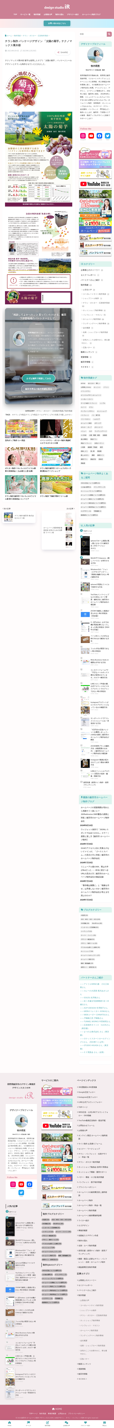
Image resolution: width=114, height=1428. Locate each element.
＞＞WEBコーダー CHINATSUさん (94, 1015)
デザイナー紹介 (73, 14)
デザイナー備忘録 (87, 939)
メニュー (83, 431)
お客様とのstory (86, 387)
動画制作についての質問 (89, 515)
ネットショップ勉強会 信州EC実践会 (93, 1167)
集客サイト (100, 455)
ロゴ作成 (83, 435)
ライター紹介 (83, 1220)
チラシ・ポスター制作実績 (89, 1162)
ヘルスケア (96, 419)
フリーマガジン (85, 419)
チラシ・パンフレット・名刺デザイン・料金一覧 (92, 1155)
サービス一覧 (25, 14)
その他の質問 (86, 487)
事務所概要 (82, 1230)
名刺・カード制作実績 (87, 1246)
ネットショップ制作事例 (94, 310)
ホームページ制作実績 (93, 319)
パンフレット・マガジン (94, 315)
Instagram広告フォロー (88, 1097)
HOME (58, 1409)
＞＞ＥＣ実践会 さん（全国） (92, 1052)
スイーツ (83, 407)
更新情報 (86, 357)
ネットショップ (102, 411)
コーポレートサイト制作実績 (96, 294)
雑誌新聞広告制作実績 (87, 1267)
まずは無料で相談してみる (38, 378)
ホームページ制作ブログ (91, 14)
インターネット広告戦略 (89, 927)
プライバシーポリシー (87, 1187)
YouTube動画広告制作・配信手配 (92, 1120)
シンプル (102, 403)
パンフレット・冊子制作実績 (90, 1182)
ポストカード (99, 427)
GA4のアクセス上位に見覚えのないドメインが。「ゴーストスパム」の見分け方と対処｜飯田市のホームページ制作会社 (95, 853)
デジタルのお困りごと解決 (90, 947)
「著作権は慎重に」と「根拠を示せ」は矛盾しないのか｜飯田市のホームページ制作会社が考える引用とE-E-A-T (95, 890)
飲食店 (101, 459)
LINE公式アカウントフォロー (90, 1102)
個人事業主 (84, 439)
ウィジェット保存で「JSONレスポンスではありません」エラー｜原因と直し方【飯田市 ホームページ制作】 (95, 834)
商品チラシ (26, 415)
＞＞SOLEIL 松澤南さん (90, 998)
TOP (15, 14)
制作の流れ (59, 14)
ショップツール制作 (92, 298)
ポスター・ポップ (86, 427)
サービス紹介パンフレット (89, 403)
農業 (93, 455)
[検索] (109, 34)
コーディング (86, 931)
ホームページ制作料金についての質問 (93, 507)
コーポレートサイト (87, 399)
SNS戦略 (85, 923)
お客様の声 (48, 14)
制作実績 (37, 14)
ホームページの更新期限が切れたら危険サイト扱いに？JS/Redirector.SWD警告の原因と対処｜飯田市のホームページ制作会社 (95, 814)
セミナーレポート (90, 275)
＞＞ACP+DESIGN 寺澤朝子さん (94, 1008)
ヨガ (90, 431)
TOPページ (83, 1107)
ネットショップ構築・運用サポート (92, 1172)
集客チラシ (84, 459)
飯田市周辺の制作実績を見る (38, 389)
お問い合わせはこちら (57, 23)
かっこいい (97, 387)
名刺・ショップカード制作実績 (95, 333)
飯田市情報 (87, 362)
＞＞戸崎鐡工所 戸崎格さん (91, 1018)
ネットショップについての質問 (91, 491)
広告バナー (88, 347)
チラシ (16, 415)
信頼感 (105, 435)
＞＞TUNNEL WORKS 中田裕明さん (95, 1021)
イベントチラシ (85, 391)
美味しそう (84, 451)
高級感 (83, 463)
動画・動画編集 (87, 963)
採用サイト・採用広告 (88, 967)
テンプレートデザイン (87, 411)
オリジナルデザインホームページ (91, 395)
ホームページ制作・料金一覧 (90, 1205)
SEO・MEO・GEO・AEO (90, 919)
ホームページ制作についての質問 (92, 499)
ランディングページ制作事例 (96, 323)
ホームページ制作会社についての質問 (93, 503)
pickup (83, 383)
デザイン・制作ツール (89, 943)
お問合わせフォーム (86, 1125)
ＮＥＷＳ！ (87, 367)
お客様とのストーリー (92, 270)
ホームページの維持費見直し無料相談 (92, 1193)
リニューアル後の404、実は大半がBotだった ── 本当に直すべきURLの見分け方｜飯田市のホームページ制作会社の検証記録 (95, 872)
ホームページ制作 (86, 423)
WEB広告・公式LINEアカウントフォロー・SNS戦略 (93, 1113)
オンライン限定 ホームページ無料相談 (92, 1137)
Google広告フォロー (86, 1092)
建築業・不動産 (92, 447)
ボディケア (98, 423)
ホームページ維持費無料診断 (90, 1215)
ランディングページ (101, 431)
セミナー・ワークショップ (89, 1149)
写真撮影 (97, 511)
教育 (101, 447)
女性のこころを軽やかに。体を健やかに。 (95, 341)
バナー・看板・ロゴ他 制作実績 (91, 1177)
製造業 (99, 451)
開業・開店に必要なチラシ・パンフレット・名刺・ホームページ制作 (92, 1260)
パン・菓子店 (96, 415)
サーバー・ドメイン (88, 935)
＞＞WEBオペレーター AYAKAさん (95, 1011)
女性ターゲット (99, 443)
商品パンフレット (86, 443)
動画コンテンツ (89, 352)
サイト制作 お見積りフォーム (90, 1144)
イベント (106, 387)
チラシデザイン (99, 487)
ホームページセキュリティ (90, 955)
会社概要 (88, 328)
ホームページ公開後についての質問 (93, 495)
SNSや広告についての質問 (90, 483)
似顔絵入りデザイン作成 (88, 1235)
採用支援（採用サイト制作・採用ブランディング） (92, 1252)
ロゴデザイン (86, 511)
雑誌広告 (93, 459)
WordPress (97, 923)
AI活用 (84, 915)
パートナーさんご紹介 (92, 280)
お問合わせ (62, 1413)
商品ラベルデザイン (42, 415)
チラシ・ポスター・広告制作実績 (49, 411)
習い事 (93, 451)
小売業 (55, 415)
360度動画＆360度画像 (87, 1087)
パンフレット (85, 415)
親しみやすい (67, 415)
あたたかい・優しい (94, 383)
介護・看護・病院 (94, 435)
